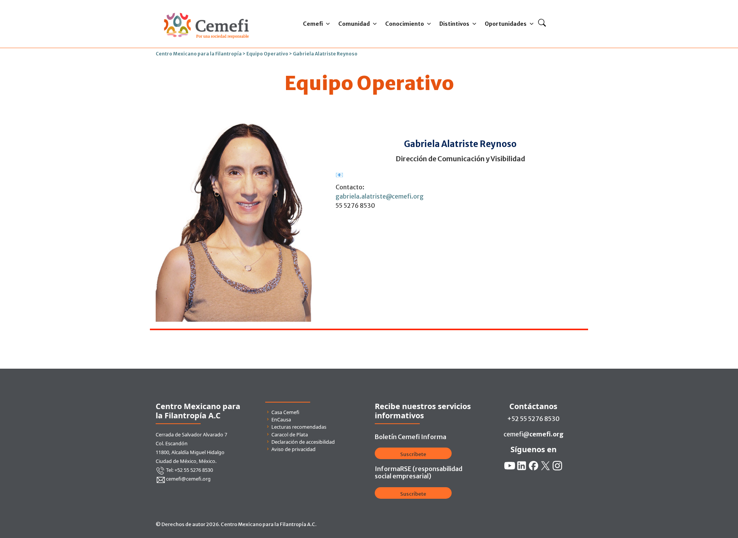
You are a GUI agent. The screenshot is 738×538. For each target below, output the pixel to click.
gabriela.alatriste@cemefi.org (380, 196)
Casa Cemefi (285, 412)
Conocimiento (404, 23)
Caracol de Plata (289, 434)
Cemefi (313, 23)
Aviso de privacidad (293, 449)
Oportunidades (506, 23)
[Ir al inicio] (206, 11)
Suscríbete (413, 454)
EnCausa (281, 419)
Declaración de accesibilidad (303, 441)
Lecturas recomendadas (298, 426)
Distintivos (454, 23)
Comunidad (354, 23)
